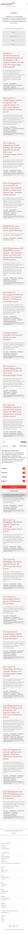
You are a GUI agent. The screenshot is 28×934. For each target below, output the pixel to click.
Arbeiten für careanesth (5, 856)
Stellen (2, 854)
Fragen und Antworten (5, 848)
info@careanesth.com (5, 912)
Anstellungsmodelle (5, 858)
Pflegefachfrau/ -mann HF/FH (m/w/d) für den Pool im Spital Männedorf (12, 228)
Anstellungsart (13, 36)
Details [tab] (14, 445)
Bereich (13, 40)
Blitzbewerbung (4, 861)
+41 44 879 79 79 (5, 910)
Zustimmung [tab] (5, 445)
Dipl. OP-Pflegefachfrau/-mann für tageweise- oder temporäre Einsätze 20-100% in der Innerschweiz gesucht (12, 754)
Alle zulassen (14, 487)
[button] (27, 4)
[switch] (24, 473)
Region (13, 44)
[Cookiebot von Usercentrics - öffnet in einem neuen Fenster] (20, 442)
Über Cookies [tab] (23, 445)
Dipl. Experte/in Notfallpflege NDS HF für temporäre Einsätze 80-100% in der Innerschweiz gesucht (12, 564)
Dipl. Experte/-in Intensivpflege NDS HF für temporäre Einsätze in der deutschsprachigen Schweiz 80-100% (12, 671)
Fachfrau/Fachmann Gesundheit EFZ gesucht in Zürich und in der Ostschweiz (13, 336)
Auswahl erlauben (14, 490)
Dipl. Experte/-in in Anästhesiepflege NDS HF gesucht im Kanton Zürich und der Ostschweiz (12, 635)
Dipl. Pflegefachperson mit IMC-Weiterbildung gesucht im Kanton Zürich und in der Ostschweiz (13, 795)
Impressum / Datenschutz (19, 929)
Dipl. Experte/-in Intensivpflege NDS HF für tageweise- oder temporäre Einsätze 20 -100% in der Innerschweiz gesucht (12, 297)
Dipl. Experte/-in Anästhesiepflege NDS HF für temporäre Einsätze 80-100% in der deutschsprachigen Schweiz (12, 371)
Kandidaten (3, 845)
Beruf (13, 32)
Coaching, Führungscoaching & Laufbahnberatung (10, 863)
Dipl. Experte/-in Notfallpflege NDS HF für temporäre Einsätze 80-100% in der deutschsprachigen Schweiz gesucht (12, 525)
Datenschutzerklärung (7, 462)
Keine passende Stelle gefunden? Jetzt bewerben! (14, 832)
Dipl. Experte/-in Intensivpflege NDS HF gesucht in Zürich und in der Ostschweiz (12, 600)
